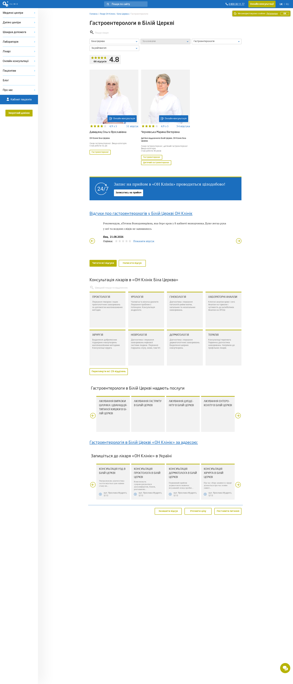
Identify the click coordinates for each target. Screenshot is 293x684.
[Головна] (10, 4)
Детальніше (272, 13)
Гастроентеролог (100, 152)
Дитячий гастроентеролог (156, 163)
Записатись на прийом (128, 192)
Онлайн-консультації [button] (262, 4)
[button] (126, 4)
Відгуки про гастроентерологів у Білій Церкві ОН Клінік (141, 214)
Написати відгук (132, 263)
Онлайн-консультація (124, 118)
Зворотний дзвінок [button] (19, 113)
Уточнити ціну (198, 511)
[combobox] (216, 41)
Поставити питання (228, 511)
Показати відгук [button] (143, 241)
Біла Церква (123, 14)
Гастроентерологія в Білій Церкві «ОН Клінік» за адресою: (144, 443)
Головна (93, 14)
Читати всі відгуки (103, 263)
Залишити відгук (168, 511)
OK (284, 13)
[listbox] (114, 41)
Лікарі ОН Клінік (107, 14)
